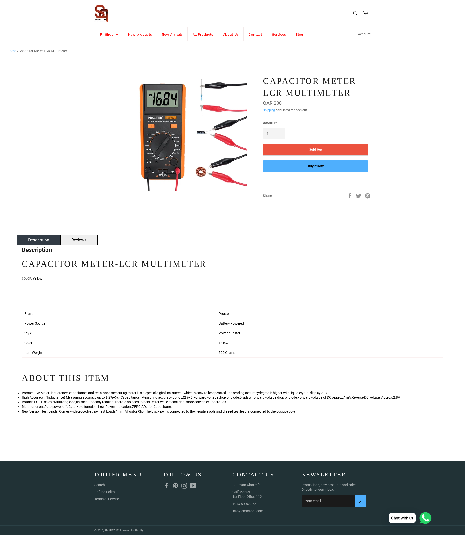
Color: (27, 278)
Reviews (78, 240)
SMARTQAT (111, 530)
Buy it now (316, 166)
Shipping (269, 110)
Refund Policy (104, 492)
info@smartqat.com (247, 511)
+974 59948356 (244, 504)
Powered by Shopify (131, 530)
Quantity (270, 123)
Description (38, 240)
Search (99, 485)
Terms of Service (106, 499)
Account (364, 34)
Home (11, 51)
